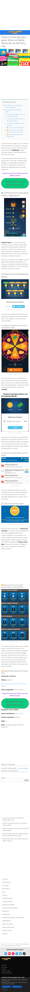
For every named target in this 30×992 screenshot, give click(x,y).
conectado (20, 768)
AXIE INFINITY (6, 889)
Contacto (4, 895)
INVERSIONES (6, 914)
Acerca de (5, 879)
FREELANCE (5, 911)
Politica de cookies (7, 924)
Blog (3, 892)
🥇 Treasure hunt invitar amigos (15, 127)
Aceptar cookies (6, 986)
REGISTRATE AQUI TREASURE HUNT (15, 183)
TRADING (5, 934)
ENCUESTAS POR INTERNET (10, 908)
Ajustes (4, 989)
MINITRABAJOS (6, 921)
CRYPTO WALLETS (7, 901)
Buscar (3, 778)
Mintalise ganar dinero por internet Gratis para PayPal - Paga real (15, 840)
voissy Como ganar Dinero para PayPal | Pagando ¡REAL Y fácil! (13, 819)
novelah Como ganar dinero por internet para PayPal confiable (14, 824)
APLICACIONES (6, 882)
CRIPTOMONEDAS (7, 898)
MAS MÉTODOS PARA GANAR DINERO (13, 917)
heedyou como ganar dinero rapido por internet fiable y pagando (15, 829)
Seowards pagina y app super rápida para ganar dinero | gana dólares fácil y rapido (15, 834)
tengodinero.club (15, 977)
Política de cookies (6, 971)
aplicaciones (19, 713)
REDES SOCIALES (7, 930)
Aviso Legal (5, 885)
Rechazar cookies (17, 986)
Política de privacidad (8, 927)
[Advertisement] (15, 15)
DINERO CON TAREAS (8, 905)
